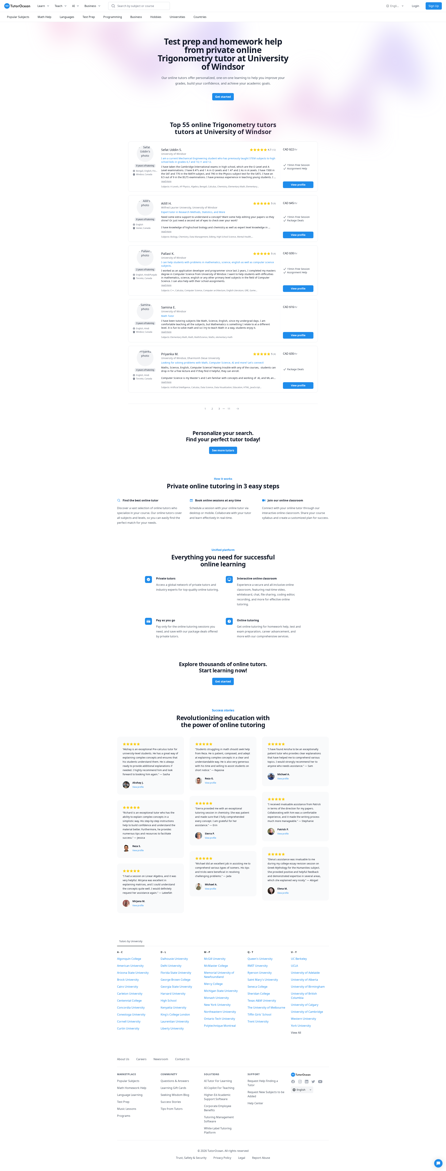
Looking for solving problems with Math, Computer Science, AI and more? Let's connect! (212, 362)
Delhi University (171, 966)
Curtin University (128, 1028)
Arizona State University (133, 973)
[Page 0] (238, 408)
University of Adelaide (305, 973)
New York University (217, 1005)
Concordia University (131, 1007)
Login (415, 6)
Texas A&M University (262, 1000)
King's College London (175, 1014)
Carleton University (129, 993)
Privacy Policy (222, 1158)
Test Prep (123, 1102)
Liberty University (172, 1028)
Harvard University (173, 993)
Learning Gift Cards (173, 1088)
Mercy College (213, 984)
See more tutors (223, 450)
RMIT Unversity (258, 966)
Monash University (216, 998)
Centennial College (129, 1000)
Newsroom (160, 1059)
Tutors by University (130, 941)
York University (301, 1026)
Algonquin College (129, 959)
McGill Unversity (214, 959)
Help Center (255, 1103)
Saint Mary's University (263, 980)
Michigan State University (221, 991)
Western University (303, 1019)
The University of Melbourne (266, 1007)
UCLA (294, 966)
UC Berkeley (299, 959)
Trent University (258, 1021)
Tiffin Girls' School (259, 1014)
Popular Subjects (128, 1081)
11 (229, 408)
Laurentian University (175, 1021)
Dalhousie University (174, 959)
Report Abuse (261, 1158)
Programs (123, 1116)
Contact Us (182, 1059)
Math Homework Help (131, 1088)
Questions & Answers (175, 1081)
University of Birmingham (308, 987)
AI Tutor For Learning (218, 1081)
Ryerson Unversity (260, 973)
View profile (298, 184)
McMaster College (216, 966)
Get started (223, 97)
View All (296, 1033)
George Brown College (175, 980)
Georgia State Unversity (176, 987)
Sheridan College (259, 993)
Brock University (128, 980)
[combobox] (141, 6)
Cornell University (128, 1021)
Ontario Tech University (219, 1019)
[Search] (113, 6)
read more (166, 181)
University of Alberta (304, 980)
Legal (241, 1158)
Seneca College (257, 987)
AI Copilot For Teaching (219, 1088)
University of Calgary (304, 1005)
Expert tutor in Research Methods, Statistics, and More (193, 212)
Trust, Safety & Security (191, 1158)
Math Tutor (167, 316)
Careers (141, 1059)
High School (168, 1000)
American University (130, 966)
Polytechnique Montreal (220, 1026)
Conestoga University (131, 1014)
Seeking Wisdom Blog (175, 1095)
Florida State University (176, 973)
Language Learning (130, 1095)
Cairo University (127, 987)
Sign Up (434, 6)
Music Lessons (126, 1109)
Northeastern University (220, 1012)
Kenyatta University (173, 1007)
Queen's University (260, 959)
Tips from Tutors (172, 1109)
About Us (123, 1059)
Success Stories (171, 1102)
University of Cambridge (307, 1012)
